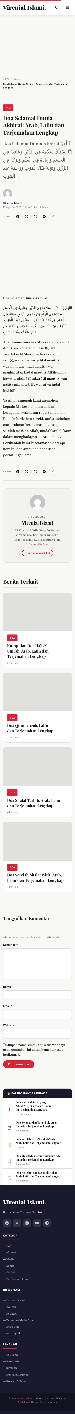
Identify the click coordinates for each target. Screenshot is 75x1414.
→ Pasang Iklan (13, 1333)
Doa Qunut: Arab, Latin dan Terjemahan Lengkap (30, 728)
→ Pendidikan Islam (16, 1279)
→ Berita (8, 1266)
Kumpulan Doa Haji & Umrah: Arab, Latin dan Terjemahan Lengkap (28, 651)
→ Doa (7, 1246)
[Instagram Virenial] (27, 1223)
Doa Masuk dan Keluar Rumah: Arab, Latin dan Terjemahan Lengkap (38, 1157)
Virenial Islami (37, 523)
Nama (8, 986)
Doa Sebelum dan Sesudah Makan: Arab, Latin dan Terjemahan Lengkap (38, 1174)
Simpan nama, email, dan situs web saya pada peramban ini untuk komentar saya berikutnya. (34, 1050)
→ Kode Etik (11, 1327)
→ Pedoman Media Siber (19, 1320)
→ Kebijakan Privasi (16, 1374)
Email (7, 1006)
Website (9, 1025)
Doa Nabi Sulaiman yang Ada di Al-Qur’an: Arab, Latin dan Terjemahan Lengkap (33, 1105)
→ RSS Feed (10, 1354)
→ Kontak (9, 1307)
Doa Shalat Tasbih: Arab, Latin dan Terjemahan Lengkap (33, 803)
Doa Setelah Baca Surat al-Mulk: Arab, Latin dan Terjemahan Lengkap (38, 1141)
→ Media (8, 1259)
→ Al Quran (11, 1252)
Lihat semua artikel (37, 553)
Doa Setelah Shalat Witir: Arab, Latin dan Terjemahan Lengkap (35, 877)
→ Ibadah (9, 1272)
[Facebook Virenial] (7, 1223)
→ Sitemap (10, 1368)
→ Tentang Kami (14, 1300)
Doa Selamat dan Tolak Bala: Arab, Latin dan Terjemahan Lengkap (37, 1124)
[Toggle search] (57, 7)
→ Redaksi (10, 1313)
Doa (8, 107)
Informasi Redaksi (37, 544)
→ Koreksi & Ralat (14, 1381)
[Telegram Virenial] (47, 1223)
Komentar (10, 944)
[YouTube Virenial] (37, 1223)
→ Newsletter (12, 1361)
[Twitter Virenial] (17, 1223)
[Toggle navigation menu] (67, 7)
